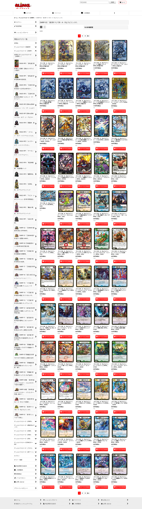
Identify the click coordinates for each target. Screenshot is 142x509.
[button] (114, 13)
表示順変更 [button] (89, 27)
